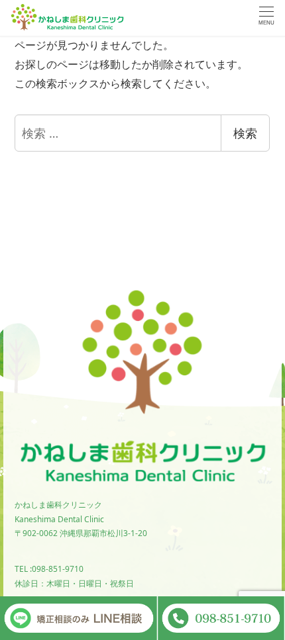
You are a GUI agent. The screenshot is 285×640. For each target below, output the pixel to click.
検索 (245, 133)
